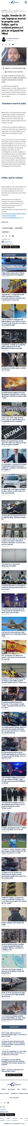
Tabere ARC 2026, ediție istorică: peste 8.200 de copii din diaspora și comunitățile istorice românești (13, 419)
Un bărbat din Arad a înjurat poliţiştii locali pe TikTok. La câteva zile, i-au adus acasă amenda (13, 491)
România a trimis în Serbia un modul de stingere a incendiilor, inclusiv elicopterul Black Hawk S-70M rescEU (14, 680)
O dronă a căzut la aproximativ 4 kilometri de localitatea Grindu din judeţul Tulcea (12, 971)
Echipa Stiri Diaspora (13, 38)
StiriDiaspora (4, 10)
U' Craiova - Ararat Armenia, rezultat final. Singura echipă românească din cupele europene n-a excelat (13, 851)
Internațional (11, 1089)
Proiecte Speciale (14, 1097)
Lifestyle (24, 1089)
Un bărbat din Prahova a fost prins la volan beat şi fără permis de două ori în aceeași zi (13, 587)
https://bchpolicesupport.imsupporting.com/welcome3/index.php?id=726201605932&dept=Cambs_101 (13, 215)
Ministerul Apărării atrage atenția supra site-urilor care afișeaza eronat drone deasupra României (13, 442)
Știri (10, 10)
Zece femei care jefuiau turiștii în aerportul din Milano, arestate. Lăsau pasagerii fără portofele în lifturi (13, 1017)
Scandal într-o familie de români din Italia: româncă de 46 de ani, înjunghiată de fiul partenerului (13, 346)
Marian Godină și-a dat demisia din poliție (12, 923)
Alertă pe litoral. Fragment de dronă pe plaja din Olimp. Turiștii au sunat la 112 (13, 517)
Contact (21, 1118)
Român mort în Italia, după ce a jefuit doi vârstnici (13, 369)
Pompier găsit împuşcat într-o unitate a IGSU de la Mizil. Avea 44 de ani (13, 828)
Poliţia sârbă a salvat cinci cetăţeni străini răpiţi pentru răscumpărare (12, 274)
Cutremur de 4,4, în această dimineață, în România (10, 565)
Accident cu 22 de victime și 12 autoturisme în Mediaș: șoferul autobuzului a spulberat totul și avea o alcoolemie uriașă (13, 875)
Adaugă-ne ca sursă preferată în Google (15, 68)
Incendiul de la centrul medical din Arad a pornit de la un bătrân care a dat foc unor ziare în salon (13, 610)
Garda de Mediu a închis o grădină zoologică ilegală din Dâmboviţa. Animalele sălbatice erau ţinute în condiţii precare (12, 947)
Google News (8, 241)
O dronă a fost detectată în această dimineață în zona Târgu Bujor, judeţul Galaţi (14, 634)
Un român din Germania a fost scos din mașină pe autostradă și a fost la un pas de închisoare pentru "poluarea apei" (13, 805)
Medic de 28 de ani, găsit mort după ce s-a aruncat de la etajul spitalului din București (13, 994)
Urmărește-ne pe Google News (15, 72)
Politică (3, 1089)
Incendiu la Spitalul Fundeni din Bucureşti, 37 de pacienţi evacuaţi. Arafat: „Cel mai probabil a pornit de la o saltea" (13, 704)
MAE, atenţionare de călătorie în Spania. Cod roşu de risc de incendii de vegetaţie (13, 657)
